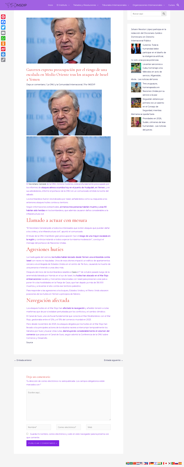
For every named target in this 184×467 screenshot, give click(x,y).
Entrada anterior (23, 360)
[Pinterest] (3, 16)
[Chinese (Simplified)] (134, 463)
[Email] (3, 33)
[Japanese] (166, 463)
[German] (152, 463)
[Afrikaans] (127, 463)
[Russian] (176, 463)
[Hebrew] (155, 463)
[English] (141, 463)
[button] (178, 5)
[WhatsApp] (3, 38)
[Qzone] (3, 54)
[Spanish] (180, 463)
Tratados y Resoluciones (84, 5)
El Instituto (62, 5)
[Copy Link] (3, 59)
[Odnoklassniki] (3, 43)
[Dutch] (138, 463)
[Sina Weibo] (3, 49)
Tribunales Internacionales (114, 5)
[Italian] (162, 463)
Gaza (74, 272)
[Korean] (169, 463)
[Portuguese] (173, 463)
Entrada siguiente (113, 360)
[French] (148, 463)
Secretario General (37, 184)
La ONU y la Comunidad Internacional (64, 84)
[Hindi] (159, 463)
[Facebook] (3, 22)
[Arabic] (131, 463)
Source (29, 342)
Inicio (50, 5)
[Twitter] (3, 27)
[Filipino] (145, 463)
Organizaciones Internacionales (147, 5)
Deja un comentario (35, 84)
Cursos (171, 5)
